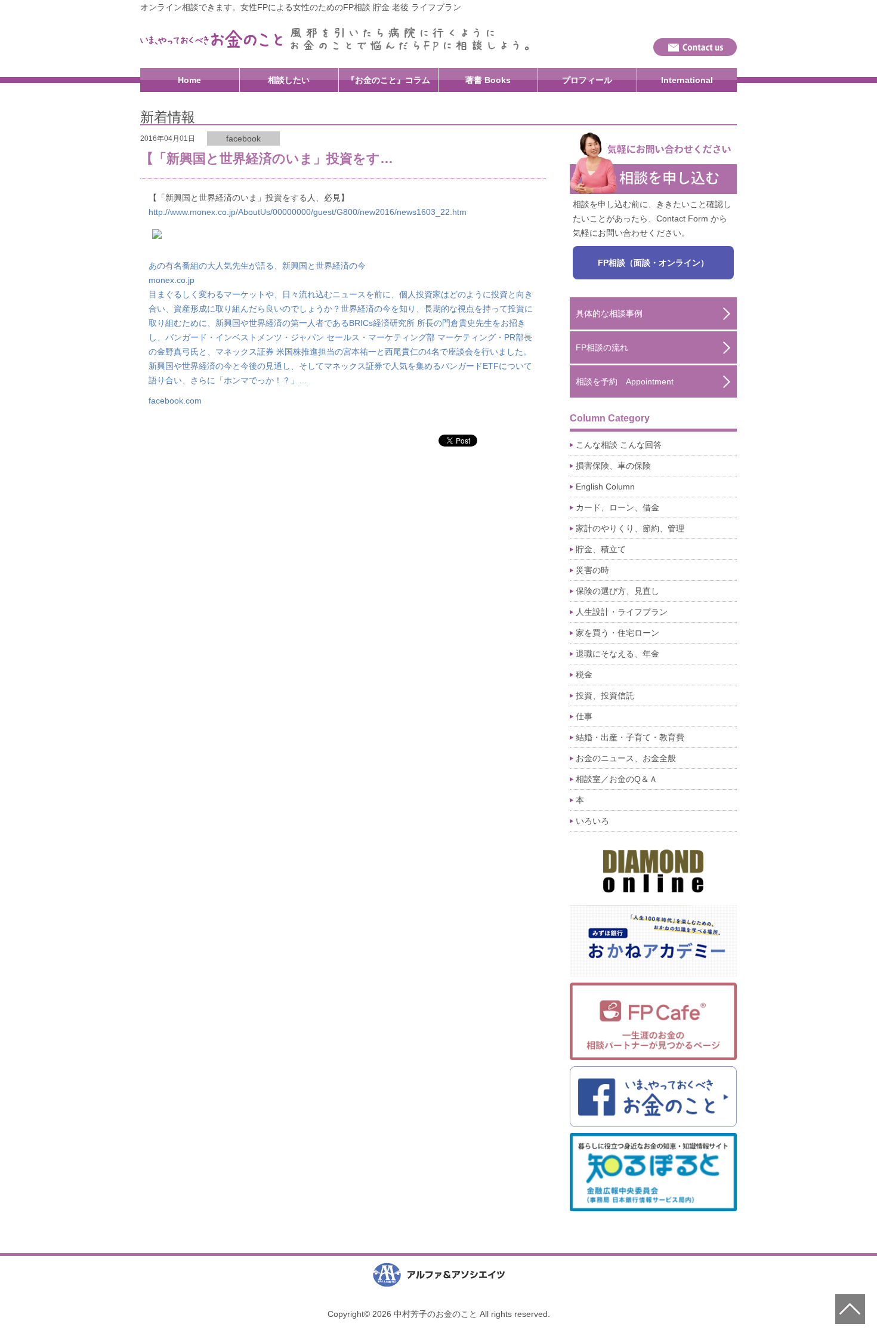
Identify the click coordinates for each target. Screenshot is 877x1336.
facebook (243, 138)
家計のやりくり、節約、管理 (630, 528)
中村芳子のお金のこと (211, 39)
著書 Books (488, 80)
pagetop (850, 1309)
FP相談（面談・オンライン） (653, 262)
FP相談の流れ (602, 347)
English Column (605, 486)
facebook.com (175, 400)
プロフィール (587, 80)
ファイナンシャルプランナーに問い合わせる (695, 47)
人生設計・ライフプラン (622, 612)
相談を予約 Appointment (625, 381)
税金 (584, 674)
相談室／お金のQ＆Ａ (616, 779)
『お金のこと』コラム (388, 80)
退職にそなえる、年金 (617, 653)
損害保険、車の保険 (613, 465)
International (687, 80)
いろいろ (592, 821)
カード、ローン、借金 (617, 507)
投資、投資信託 (605, 695)
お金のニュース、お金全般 (626, 758)
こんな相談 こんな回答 (619, 445)
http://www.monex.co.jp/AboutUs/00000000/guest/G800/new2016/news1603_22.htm (308, 212)
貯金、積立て (601, 549)
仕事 (584, 716)
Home (189, 80)
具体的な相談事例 (609, 313)
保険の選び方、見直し (617, 591)
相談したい (289, 80)
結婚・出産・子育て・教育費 (630, 737)
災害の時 (592, 570)
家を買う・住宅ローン (617, 633)
